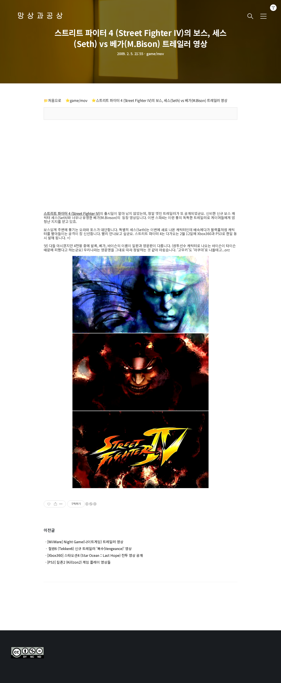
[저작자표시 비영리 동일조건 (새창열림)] (91, 504)
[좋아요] (49, 504)
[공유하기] (55, 504)
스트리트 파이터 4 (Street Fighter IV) (72, 213)
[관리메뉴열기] (273, 7)
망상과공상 (42, 16)
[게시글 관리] (61, 504)
